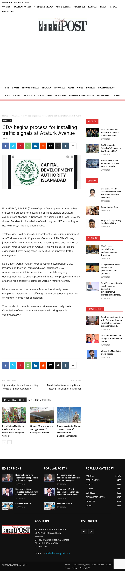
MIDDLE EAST (60, 95)
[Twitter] (13, 146)
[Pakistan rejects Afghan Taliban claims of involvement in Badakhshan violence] (69, 415)
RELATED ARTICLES (14, 400)
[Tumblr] (65, 146)
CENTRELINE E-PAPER (43, 7)
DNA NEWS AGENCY (22, 7)
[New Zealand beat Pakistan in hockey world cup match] (92, 132)
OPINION (6, 7)
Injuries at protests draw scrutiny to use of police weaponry (20, 387)
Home (6, 88)
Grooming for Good (109, 207)
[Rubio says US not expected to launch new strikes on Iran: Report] (7, 492)
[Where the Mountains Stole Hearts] (92, 354)
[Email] (50, 146)
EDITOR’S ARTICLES (30, 88)
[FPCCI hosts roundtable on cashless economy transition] (92, 249)
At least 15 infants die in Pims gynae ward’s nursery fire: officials (41, 429)
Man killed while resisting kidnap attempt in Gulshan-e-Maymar (64, 387)
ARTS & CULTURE (63, 7)
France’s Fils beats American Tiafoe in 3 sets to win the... (110, 163)
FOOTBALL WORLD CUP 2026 (81, 95)
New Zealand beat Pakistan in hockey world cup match (109, 133)
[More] (73, 146)
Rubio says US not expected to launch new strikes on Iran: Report (26, 492)
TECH (49, 95)
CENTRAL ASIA (29, 95)
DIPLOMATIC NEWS (106, 88)
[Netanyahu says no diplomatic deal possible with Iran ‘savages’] (7, 478)
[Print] (58, 146)
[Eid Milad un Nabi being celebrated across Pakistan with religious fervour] (14, 415)
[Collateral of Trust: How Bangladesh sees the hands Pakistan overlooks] (92, 191)
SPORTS (7, 95)
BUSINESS (90, 88)
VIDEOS (16, 95)
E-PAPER (15, 88)
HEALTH (103, 7)
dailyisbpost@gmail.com (58, 553)
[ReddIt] (43, 146)
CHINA (41, 95)
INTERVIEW (46, 88)
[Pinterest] (20, 146)
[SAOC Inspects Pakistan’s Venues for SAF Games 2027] (92, 148)
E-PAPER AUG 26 (23, 503)
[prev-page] (4, 442)
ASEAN (71, 88)
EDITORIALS (59, 88)
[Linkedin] (35, 146)
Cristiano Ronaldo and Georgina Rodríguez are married (111, 338)
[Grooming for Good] (92, 210)
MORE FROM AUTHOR (39, 400)
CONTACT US (8, 11)
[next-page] (9, 442)
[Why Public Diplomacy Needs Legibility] (92, 223)
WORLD (80, 88)
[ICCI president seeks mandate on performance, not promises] (92, 267)
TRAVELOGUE (79, 7)
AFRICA (113, 7)
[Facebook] (5, 146)
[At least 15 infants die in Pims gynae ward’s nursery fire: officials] (42, 415)
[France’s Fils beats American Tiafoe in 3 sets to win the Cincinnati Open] (92, 163)
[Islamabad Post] (62, 24)
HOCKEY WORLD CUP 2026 (108, 95)
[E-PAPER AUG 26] (7, 506)
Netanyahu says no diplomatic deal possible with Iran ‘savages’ (26, 478)
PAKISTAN (92, 7)
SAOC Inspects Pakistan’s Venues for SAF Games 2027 (111, 148)
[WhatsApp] (28, 146)
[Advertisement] (62, 59)
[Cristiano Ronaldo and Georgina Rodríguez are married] (92, 338)
